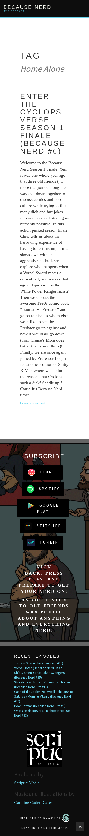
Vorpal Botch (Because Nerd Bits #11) (40, 668)
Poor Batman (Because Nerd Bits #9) (39, 706)
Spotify (49, 488)
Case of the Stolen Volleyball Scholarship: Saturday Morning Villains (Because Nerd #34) (43, 696)
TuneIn (49, 542)
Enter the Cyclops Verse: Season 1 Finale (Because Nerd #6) (42, 123)
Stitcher (49, 525)
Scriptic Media (27, 782)
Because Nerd (28, 7)
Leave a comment (32, 403)
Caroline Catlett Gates (33, 802)
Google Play (48, 508)
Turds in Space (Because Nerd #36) (38, 663)
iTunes (49, 472)
